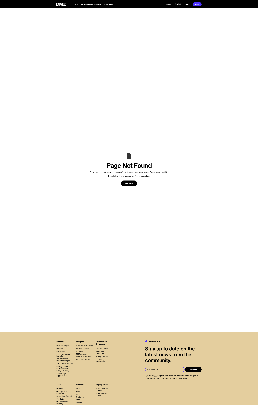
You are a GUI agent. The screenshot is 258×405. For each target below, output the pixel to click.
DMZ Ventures (81, 354)
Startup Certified (102, 356)
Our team (59, 389)
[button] (74, 4)
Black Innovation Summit (102, 394)
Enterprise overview (83, 359)
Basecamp (100, 354)
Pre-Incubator (61, 351)
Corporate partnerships (84, 346)
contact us (145, 176)
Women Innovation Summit (102, 390)
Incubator (59, 349)
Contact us (80, 397)
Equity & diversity (62, 371)
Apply (197, 4)
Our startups (60, 399)
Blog (78, 389)
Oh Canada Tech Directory (62, 403)
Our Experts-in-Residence (61, 392)
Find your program (102, 348)
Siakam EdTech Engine (64, 363)
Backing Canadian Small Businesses (63, 367)
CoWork (178, 4)
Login (187, 4)
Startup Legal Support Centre (61, 374)
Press (78, 391)
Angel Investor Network (84, 357)
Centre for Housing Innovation (63, 355)
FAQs (78, 394)
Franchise (79, 351)
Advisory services (82, 349)
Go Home (129, 183)
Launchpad (100, 351)
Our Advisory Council (64, 396)
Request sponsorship (100, 360)
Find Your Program (63, 346)
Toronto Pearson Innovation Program (63, 360)
